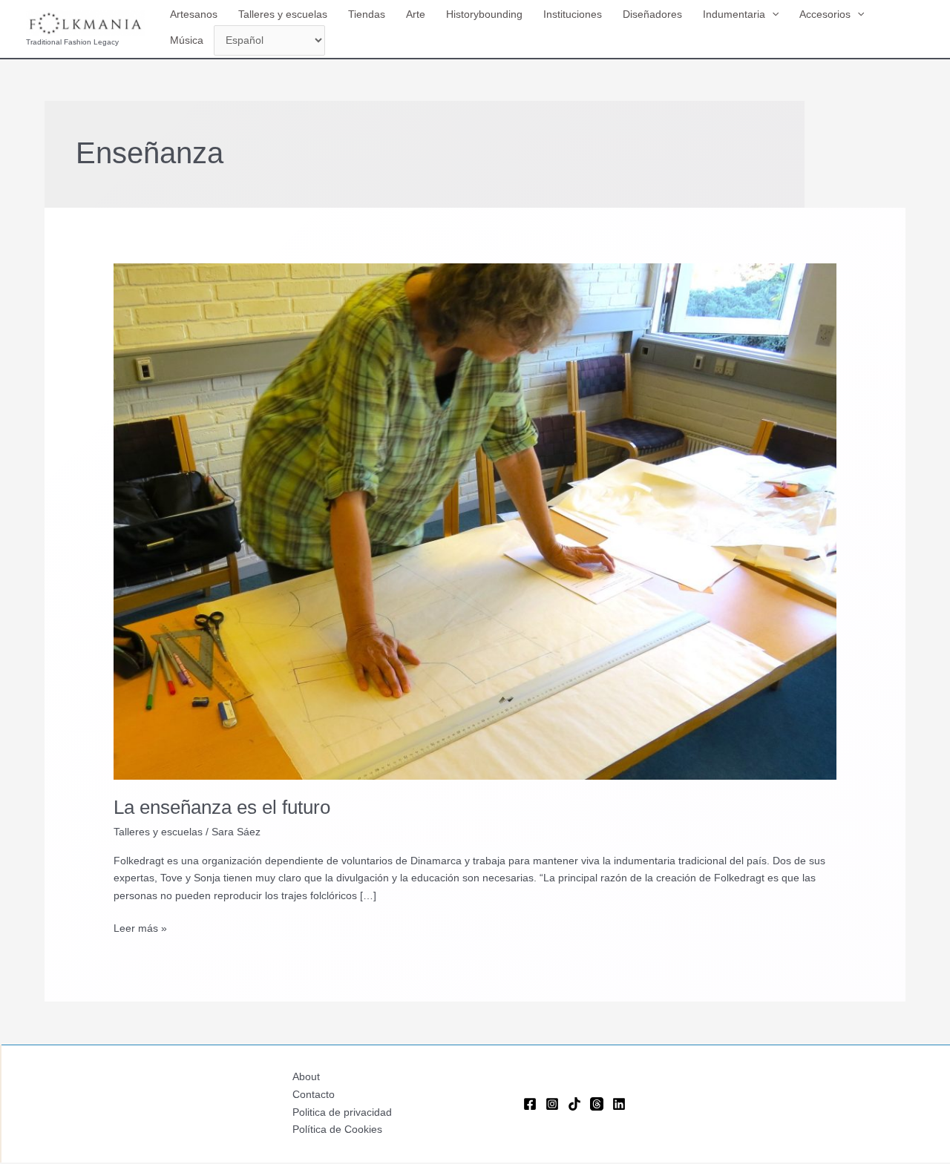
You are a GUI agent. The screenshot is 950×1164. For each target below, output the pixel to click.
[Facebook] (530, 1104)
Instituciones (572, 14)
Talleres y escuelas (282, 14)
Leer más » (140, 929)
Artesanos (193, 14)
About (306, 1076)
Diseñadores (652, 14)
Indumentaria (734, 14)
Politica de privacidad (342, 1112)
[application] (772, 14)
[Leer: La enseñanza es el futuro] (475, 521)
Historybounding (484, 14)
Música (186, 40)
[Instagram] (552, 1104)
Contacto (313, 1094)
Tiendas (366, 14)
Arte (415, 14)
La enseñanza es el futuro (222, 807)
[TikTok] (574, 1104)
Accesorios (825, 14)
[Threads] (596, 1104)
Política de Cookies (337, 1129)
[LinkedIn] (619, 1104)
